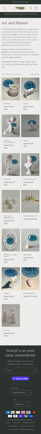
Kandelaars (27, 255)
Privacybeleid (17, 422)
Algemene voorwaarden (28, 426)
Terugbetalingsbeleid (29, 422)
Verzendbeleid (13, 429)
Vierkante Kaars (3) (30, 216)
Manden (7, 104)
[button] (4, 8)
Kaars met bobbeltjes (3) (9, 217)
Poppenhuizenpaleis (19, 420)
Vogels (25, 141)
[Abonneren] (34, 370)
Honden (7, 293)
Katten (25, 104)
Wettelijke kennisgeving (27, 429)
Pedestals (7, 179)
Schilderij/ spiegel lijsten (10, 256)
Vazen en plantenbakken (9, 141)
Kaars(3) (7, 330)
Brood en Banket (29, 293)
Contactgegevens (13, 426)
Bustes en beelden (30, 179)
